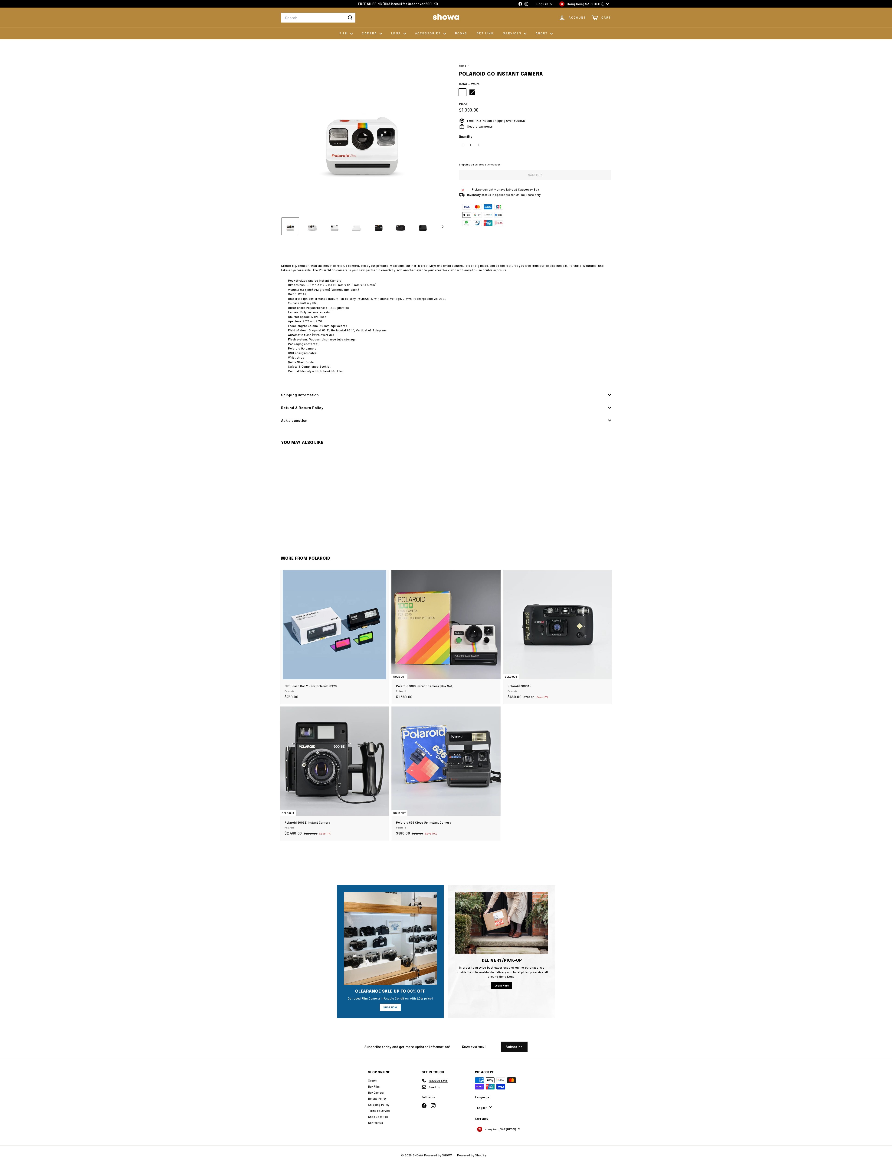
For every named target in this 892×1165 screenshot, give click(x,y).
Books (461, 33)
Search (372, 1080)
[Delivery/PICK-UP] (501, 923)
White (462, 92)
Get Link (485, 33)
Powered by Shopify (471, 1155)
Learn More (502, 985)
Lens (396, 33)
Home (463, 65)
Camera (370, 33)
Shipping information (300, 395)
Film (344, 33)
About (542, 33)
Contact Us (375, 1122)
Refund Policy (377, 1098)
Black (472, 92)
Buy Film (374, 1086)
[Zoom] (362, 132)
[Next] (440, 226)
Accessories (428, 33)
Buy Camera (376, 1092)
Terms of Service (379, 1110)
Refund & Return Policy (302, 407)
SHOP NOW (390, 1007)
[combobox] (318, 18)
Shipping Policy (379, 1104)
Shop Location (378, 1116)
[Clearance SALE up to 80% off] (390, 938)
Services (513, 33)
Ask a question (294, 420)
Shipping (464, 164)
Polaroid (319, 558)
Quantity (465, 137)
